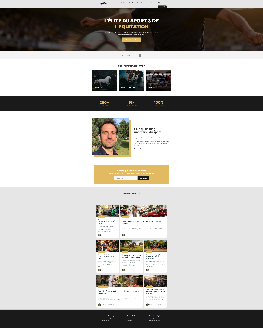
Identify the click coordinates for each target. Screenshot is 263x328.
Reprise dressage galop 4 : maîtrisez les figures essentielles (154, 256)
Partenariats (162, 6)
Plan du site (104, 321)
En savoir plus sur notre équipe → (143, 149)
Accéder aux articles (131, 39)
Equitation (124, 2)
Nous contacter (105, 320)
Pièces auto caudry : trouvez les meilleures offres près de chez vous (155, 291)
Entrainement (144, 2)
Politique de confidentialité (154, 320)
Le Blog (153, 2)
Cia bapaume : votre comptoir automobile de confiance (141, 222)
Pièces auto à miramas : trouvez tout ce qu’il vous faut (106, 256)
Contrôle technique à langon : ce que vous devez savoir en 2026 (107, 221)
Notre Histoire (161, 2)
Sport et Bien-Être (134, 2)
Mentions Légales (152, 318)
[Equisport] (104, 3)
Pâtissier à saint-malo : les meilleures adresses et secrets (118, 292)
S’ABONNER (143, 178)
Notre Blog (129, 318)
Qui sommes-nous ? (106, 318)
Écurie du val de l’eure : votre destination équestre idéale (131, 256)
